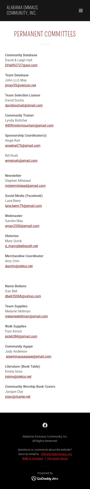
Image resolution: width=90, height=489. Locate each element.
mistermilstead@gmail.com (25, 186)
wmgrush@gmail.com (21, 161)
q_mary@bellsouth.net (21, 246)
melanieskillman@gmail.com (26, 316)
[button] (81, 10)
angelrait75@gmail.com (22, 146)
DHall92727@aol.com (21, 65)
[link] (33, 13)
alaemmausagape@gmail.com (28, 356)
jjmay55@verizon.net (20, 85)
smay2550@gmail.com (22, 226)
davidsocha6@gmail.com (24, 105)
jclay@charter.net (17, 397)
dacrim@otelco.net (19, 266)
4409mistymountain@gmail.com (29, 125)
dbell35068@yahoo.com (23, 296)
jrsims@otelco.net (18, 377)
